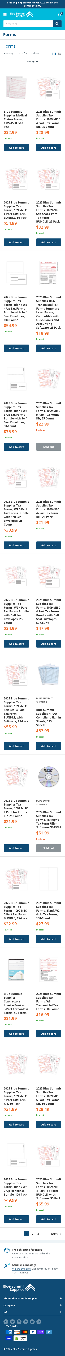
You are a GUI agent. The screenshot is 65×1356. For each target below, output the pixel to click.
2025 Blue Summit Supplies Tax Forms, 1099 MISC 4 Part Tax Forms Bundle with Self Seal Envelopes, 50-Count (48, 611)
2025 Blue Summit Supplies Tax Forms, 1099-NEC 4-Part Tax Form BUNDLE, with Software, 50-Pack (48, 1188)
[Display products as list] (59, 53)
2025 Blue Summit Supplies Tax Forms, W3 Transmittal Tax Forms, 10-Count (48, 1001)
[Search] (57, 23)
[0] (59, 14)
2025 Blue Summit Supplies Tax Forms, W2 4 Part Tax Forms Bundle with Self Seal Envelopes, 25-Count (16, 611)
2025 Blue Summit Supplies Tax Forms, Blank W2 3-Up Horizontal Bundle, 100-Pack (16, 1186)
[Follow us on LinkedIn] (38, 1321)
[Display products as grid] (54, 53)
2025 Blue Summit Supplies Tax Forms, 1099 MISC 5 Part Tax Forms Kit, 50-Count (48, 1096)
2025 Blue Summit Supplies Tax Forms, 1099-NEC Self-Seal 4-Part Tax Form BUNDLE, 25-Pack (48, 212)
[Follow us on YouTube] (32, 1321)
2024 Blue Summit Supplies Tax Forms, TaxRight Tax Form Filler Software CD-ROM (48, 819)
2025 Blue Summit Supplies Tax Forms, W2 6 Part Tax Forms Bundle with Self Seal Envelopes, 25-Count (16, 513)
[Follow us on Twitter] (12, 1321)
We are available (21, 1268)
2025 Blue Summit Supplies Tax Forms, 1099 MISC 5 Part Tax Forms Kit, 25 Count (48, 410)
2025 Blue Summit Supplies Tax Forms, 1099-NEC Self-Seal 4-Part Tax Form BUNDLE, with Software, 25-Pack (16, 710)
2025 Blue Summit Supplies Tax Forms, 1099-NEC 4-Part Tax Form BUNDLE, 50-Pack (16, 210)
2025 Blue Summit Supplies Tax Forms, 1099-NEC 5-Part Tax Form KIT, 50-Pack (16, 1096)
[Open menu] (5, 14)
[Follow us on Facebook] (5, 1321)
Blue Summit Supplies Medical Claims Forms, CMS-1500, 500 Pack (15, 119)
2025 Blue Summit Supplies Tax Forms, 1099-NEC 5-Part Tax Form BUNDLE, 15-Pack (16, 910)
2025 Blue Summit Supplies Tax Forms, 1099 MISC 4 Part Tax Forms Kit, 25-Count (48, 119)
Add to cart (16, 147)
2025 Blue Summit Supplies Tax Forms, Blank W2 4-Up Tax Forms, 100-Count (48, 910)
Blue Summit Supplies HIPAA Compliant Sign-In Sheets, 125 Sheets (48, 717)
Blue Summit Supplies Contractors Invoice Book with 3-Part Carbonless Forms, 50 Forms (16, 1003)
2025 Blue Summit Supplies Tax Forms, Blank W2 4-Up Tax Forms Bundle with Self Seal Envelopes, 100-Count (16, 308)
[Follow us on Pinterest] (25, 1321)
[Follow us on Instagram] (19, 1321)
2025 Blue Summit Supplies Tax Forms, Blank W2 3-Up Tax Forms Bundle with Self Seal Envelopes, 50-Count (16, 414)
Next (54, 1234)
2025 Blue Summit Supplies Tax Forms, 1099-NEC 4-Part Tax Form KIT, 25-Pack (48, 509)
